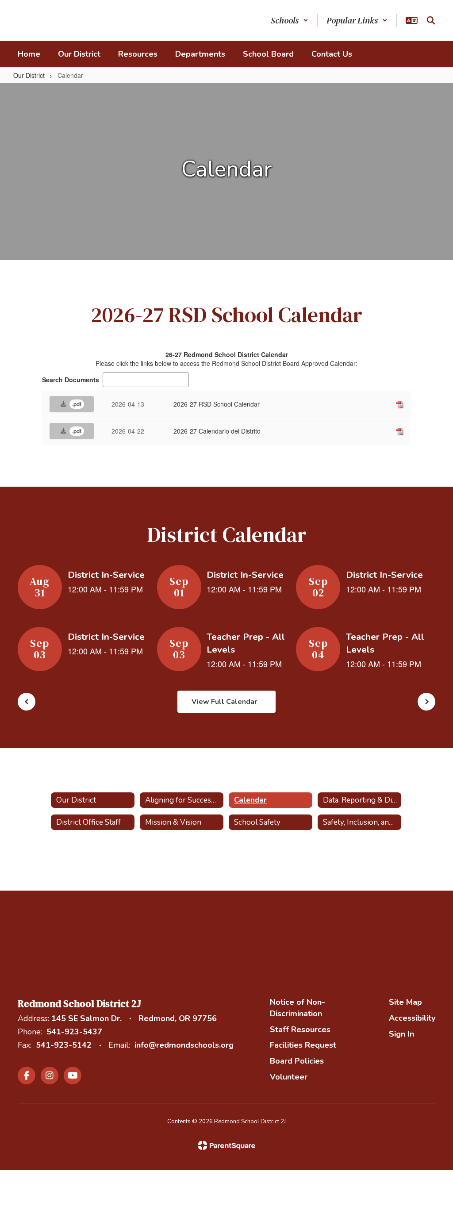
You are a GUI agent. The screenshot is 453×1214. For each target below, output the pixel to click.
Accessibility (412, 1018)
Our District (29, 75)
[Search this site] (430, 20)
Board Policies (297, 1061)
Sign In (401, 1034)
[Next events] (426, 702)
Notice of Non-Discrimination (297, 1008)
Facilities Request (303, 1045)
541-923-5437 (74, 1031)
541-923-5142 (64, 1045)
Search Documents (70, 379)
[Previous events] (26, 702)
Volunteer (288, 1077)
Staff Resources (300, 1029)
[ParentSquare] (226, 1145)
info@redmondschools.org (184, 1045)
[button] (289, 20)
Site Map (405, 1002)
